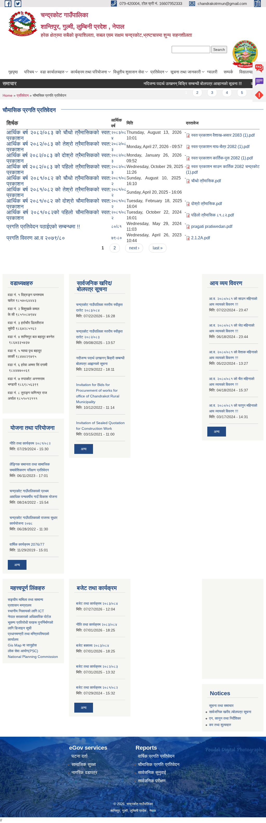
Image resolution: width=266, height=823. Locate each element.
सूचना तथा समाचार (221, 706)
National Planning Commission (33, 657)
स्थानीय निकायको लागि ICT (26, 611)
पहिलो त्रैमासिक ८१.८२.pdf (212, 215)
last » (158, 248)
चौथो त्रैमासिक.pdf (206, 181)
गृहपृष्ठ (13, 72)
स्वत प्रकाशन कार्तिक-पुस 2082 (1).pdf (222, 158)
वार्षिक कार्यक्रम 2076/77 (27, 544)
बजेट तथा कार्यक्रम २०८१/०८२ (97, 687)
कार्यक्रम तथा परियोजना (89, 72)
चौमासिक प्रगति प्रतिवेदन (158, 764)
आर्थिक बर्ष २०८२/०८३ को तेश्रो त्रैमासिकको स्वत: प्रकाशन (58, 146)
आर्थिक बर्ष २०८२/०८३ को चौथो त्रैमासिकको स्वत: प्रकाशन (58, 135)
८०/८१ (116, 226)
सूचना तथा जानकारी (185, 72)
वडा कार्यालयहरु (52, 72)
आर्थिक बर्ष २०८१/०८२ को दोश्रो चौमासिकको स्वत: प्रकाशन (58, 203)
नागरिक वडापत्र (84, 772)
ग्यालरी (212, 72)
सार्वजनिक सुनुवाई (152, 772)
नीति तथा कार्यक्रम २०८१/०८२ (30, 443)
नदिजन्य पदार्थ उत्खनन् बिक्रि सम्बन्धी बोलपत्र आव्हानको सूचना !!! (184, 83)
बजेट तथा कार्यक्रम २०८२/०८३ (97, 666)
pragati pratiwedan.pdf (211, 226)
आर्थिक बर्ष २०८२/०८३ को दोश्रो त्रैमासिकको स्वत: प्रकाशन (58, 158)
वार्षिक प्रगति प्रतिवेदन (156, 756)
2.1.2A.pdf (200, 238)
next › (134, 248)
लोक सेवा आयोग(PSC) (23, 651)
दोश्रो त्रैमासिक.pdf (206, 203)
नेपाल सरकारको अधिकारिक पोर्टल (29, 617)
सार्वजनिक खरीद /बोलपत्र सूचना (230, 712)
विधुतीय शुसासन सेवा (128, 72)
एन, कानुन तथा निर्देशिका (225, 718)
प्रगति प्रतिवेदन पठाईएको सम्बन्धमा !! (43, 226)
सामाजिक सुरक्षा (83, 764)
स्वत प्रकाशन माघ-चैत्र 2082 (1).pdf (220, 146)
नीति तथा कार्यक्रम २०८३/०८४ (96, 624)
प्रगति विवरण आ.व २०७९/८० (35, 238)
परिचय (29, 72)
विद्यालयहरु (247, 72)
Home (7, 95)
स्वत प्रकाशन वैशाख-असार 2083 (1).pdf (223, 135)
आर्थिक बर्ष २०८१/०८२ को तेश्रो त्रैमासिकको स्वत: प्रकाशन (58, 192)
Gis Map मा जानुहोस (22, 645)
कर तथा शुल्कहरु (220, 725)
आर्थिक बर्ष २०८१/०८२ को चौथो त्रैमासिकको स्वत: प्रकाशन (58, 181)
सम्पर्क (228, 72)
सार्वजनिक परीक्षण (151, 780)
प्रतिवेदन (157, 72)
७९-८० (116, 238)
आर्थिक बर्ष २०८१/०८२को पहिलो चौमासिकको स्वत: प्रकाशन (58, 215)
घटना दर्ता (79, 756)
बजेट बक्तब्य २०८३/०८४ (92, 645)
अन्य (17, 565)
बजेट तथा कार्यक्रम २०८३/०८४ (97, 603)
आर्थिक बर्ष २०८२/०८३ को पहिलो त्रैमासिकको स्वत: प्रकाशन (58, 169)
